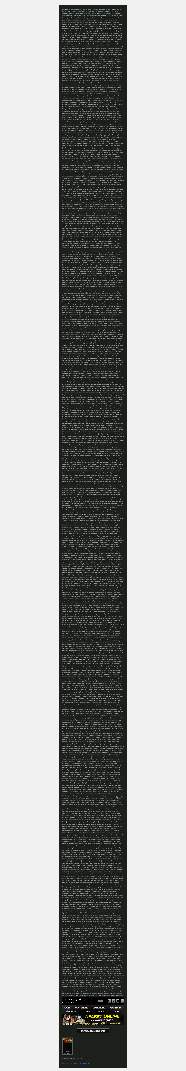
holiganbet (101, 11)
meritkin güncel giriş (85, 429)
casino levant (88, 288)
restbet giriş (118, 39)
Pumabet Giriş (80, 459)
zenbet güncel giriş (81, 479)
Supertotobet (73, 195)
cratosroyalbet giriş (67, 366)
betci (116, 26)
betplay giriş (98, 388)
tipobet (90, 45)
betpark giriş (77, 294)
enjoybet (64, 110)
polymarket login (98, 119)
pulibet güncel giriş (102, 158)
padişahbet (104, 17)
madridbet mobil (66, 97)
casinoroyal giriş (77, 52)
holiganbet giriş (95, 13)
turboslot (90, 307)
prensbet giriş (85, 156)
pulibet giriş (108, 28)
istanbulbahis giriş (110, 26)
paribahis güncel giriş (78, 424)
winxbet (78, 100)
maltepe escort (109, 212)
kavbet (92, 35)
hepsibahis (113, 173)
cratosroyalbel (76, 97)
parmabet (114, 28)
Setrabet (101, 358)
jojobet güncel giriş (77, 30)
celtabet (85, 190)
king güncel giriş (66, 60)
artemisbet (73, 39)
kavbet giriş (103, 190)
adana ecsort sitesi (79, 394)
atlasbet (112, 112)
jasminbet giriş (69, 177)
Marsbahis (117, 60)
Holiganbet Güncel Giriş (117, 177)
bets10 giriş (107, 45)
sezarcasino (110, 483)
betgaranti (73, 32)
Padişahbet (74, 303)
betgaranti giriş (76, 438)
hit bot (65, 223)
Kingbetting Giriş (91, 344)
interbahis (120, 336)
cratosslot (95, 19)
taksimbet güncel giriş (77, 151)
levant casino (94, 78)
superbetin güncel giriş (89, 223)
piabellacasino (86, 238)
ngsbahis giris (104, 91)
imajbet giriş (111, 132)
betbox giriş (90, 108)
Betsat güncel (119, 115)
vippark (64, 126)
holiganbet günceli (72, 41)
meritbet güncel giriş (75, 171)
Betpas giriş (85, 177)
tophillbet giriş (86, 43)
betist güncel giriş (100, 93)
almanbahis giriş (95, 229)
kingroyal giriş (112, 50)
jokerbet (72, 132)
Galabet (80, 121)
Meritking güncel (94, 71)
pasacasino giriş (109, 351)
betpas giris (83, 377)
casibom (68, 21)
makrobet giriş (111, 420)
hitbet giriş (80, 50)
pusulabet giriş (97, 34)
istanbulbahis (94, 125)
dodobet (96, 310)
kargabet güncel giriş (117, 262)
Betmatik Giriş (84, 444)
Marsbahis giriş (85, 136)
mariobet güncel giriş (84, 78)
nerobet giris (119, 206)
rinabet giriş (101, 106)
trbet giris (106, 333)
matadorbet (65, 39)
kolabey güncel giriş (111, 56)
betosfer (111, 39)
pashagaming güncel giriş (78, 21)
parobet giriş (73, 89)
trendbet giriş (115, 110)
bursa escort (111, 325)
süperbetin (85, 47)
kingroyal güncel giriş (86, 123)
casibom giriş (89, 21)
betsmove (104, 102)
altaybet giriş (115, 165)
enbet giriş (99, 76)
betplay (106, 184)
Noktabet (75, 78)
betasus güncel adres (83, 56)
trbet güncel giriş (99, 418)
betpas (98, 48)
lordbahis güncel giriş (82, 39)
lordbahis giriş (117, 78)
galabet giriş (68, 139)
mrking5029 (77, 15)
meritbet (91, 22)
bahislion (115, 21)
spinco (105, 76)
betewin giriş (116, 71)
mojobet (89, 141)
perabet (92, 93)
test (110, 82)
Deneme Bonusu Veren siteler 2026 (113, 440)
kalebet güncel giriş (107, 412)
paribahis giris (114, 141)
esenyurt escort (75, 84)
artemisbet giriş (115, 329)
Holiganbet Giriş (72, 256)
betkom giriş (72, 65)
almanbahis (92, 28)
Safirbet (108, 329)
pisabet (99, 284)
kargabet (86, 61)
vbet (72, 54)
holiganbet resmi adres (95, 399)
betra (69, 260)
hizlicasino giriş (112, 253)
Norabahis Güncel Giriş (110, 381)
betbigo (64, 134)
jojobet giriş (111, 65)
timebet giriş (112, 15)
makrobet (87, 251)
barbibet (83, 19)
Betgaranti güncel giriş (85, 295)
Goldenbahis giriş (67, 241)
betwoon (92, 193)
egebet (103, 277)
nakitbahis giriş (114, 160)
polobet (101, 28)
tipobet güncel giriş (85, 266)
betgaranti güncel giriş (92, 286)
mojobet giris (98, 394)
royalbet (91, 60)
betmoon (64, 379)
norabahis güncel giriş (82, 191)
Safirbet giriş (110, 76)
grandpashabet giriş (99, 69)
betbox (95, 275)
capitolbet (65, 86)
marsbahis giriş (75, 22)
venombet (114, 392)
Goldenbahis (108, 485)
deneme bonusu (80, 451)
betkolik (81, 95)
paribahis (95, 26)
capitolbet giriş (71, 167)
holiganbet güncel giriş (80, 108)
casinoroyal (73, 143)
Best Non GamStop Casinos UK (106, 152)
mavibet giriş (95, 139)
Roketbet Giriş (74, 216)
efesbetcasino (66, 93)
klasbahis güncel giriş (102, 149)
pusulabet (97, 17)
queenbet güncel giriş (68, 115)
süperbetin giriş (87, 173)
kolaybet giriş (71, 379)
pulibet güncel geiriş (88, 461)
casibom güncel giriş (95, 56)
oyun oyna (65, 383)
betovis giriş (79, 24)
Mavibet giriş (108, 258)
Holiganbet (81, 63)
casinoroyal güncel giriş (97, 30)
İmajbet (97, 409)
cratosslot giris (105, 108)
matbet (106, 30)
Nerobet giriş (97, 102)
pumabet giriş (98, 307)
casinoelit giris (95, 208)
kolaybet (93, 43)
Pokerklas (65, 260)
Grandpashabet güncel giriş (90, 9)
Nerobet (88, 349)
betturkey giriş (84, 119)
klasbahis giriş (77, 186)
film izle (103, 290)
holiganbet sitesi (76, 353)
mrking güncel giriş (88, 199)
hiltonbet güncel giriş (114, 314)
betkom (64, 167)
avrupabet (78, 427)
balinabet (84, 112)
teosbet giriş (90, 442)
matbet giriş (83, 17)
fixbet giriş (117, 17)
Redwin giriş (100, 240)
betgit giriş (116, 113)
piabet (68, 188)
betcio (75, 73)
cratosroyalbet (67, 123)
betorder (81, 216)
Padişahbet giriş (90, 388)
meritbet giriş (66, 121)
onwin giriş (80, 139)
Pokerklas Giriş (117, 89)
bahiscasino (65, 143)
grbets (116, 284)
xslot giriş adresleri (116, 301)
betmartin (105, 481)
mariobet (112, 282)
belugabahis (111, 405)
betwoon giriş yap (93, 162)
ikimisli (117, 186)
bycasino (87, 63)
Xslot (102, 130)
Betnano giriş (114, 99)
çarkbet (87, 327)
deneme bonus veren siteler (104, 429)
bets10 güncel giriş (77, 301)
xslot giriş (119, 203)
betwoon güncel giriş (71, 318)
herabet (83, 407)
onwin (102, 126)
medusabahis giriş (112, 327)
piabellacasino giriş (96, 273)
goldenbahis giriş (66, 67)
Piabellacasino (81, 268)
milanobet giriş (95, 41)
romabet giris (94, 113)
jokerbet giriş (115, 368)
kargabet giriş (96, 217)
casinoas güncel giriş (116, 340)
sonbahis (69, 255)
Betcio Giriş (75, 67)
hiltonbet (88, 15)
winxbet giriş (102, 9)
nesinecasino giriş (67, 243)
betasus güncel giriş (106, 229)
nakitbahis (70, 178)
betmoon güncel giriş (89, 164)
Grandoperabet (92, 182)
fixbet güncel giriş (81, 167)
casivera (92, 61)
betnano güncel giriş (86, 214)
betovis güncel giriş (76, 11)
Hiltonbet (93, 184)
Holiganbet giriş (115, 119)
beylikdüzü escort (96, 279)
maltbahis (90, 121)
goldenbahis (65, 28)
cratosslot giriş (77, 255)
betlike (108, 340)
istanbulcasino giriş (104, 180)
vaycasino (103, 227)
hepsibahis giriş (66, 232)
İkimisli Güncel (91, 414)
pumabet (98, 73)
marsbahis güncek (109, 126)
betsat (64, 48)
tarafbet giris (73, 449)
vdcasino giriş (72, 86)
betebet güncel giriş (67, 204)
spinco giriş (74, 69)
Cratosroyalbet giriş (103, 379)
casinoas (105, 61)
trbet (117, 152)
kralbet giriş (85, 11)
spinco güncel (94, 247)
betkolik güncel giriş (104, 162)
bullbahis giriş (66, 43)
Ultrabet (105, 269)
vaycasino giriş (105, 303)
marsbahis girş (66, 290)
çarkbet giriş (119, 364)
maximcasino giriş (90, 130)
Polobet (87, 424)
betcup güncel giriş (101, 156)
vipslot (71, 475)
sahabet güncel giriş (74, 74)
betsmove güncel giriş (68, 117)
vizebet (82, 433)
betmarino (65, 201)
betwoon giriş (98, 21)
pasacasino (65, 80)
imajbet (88, 41)
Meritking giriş (106, 236)
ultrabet (98, 449)
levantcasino (102, 436)
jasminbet (113, 466)
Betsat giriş (114, 121)
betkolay (80, 425)
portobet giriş (87, 115)
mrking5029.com (103, 60)
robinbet (85, 197)
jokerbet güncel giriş (104, 24)
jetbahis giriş (76, 386)
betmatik (108, 9)
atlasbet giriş (107, 416)
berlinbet (90, 340)
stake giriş (79, 60)
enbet (110, 158)
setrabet (64, 295)
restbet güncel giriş (102, 43)
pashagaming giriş (67, 386)
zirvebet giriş (65, 216)
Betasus (64, 138)
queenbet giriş (86, 113)
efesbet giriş (84, 54)
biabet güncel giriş (103, 39)
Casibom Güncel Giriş (95, 370)
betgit (108, 139)
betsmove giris (113, 184)
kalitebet (91, 483)
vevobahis (65, 164)
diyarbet (74, 60)
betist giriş (97, 74)
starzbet (98, 230)
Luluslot (89, 472)
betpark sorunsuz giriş (84, 138)
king (92, 147)
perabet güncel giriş (85, 13)
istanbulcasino (78, 178)
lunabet (98, 130)
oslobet (114, 9)
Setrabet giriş (116, 182)
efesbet (104, 87)
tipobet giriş (72, 80)
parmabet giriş (117, 214)
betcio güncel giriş (93, 24)
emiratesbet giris (97, 84)
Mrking (96, 362)
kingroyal (96, 37)
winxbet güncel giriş (109, 204)
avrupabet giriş (110, 73)
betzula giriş (97, 459)
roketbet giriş (100, 351)
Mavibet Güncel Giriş (74, 214)
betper (72, 336)
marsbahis (111, 17)
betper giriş (74, 290)
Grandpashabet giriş (100, 331)
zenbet (97, 126)
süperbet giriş (66, 32)
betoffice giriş (106, 97)
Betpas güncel (114, 463)
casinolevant (109, 41)
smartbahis (111, 255)
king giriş (73, 61)
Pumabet (73, 35)
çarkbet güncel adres (111, 69)
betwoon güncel (77, 238)
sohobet (83, 106)
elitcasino (113, 145)
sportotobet (77, 221)
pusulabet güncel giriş (75, 45)
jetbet (115, 35)
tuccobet (110, 102)
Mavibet (67, 54)
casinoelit (73, 253)
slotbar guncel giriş (85, 245)
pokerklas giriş (97, 446)
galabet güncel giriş (99, 422)
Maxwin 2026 (103, 216)
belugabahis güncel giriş (115, 30)
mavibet (102, 424)
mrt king (102, 13)
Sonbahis (93, 262)
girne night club (71, 126)
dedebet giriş (106, 104)
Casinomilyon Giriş (88, 132)
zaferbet (114, 290)
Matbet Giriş (119, 86)
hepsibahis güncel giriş (71, 154)
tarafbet (115, 11)
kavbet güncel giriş (79, 251)
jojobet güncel (79, 115)
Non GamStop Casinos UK (93, 212)
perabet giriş (84, 84)
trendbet (70, 149)
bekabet (64, 323)
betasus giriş (84, 58)
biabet (88, 35)
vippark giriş (84, 74)
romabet (64, 162)
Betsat (79, 414)
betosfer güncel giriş (92, 358)
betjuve (115, 479)
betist (117, 147)
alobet (113, 175)
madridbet (118, 13)
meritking (81, 67)
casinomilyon (100, 145)
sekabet (84, 52)
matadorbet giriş (103, 128)
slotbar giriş (92, 58)
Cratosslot (68, 268)
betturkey (100, 188)
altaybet (67, 262)
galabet (91, 119)
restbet (79, 32)
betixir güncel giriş (101, 366)
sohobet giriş (112, 58)
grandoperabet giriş (86, 373)
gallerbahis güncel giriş (98, 201)
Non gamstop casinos (68, 193)
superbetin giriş (110, 13)
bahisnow (64, 52)
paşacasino (88, 232)
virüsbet (105, 35)
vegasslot (119, 50)
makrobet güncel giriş (99, 329)
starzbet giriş (98, 35)
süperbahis (103, 71)
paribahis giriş (75, 17)
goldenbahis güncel (107, 34)
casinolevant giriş (91, 48)
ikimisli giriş (81, 130)
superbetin (80, 65)
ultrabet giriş (109, 78)
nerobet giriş (110, 223)
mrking (90, 84)
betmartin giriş (117, 258)
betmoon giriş (116, 438)
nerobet (71, 201)
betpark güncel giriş (113, 22)
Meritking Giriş (83, 225)
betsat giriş (99, 58)
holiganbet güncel (91, 97)
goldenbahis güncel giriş (68, 100)
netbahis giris (108, 475)
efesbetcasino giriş (67, 251)
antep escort (80, 86)
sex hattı (84, 427)
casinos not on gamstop (94, 89)
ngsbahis (117, 156)
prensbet (119, 9)
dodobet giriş (98, 22)
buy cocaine (107, 188)
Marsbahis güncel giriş (76, 340)
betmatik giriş (93, 11)
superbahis (95, 143)
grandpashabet (66, 19)
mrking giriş (71, 156)
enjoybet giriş (96, 160)
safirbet (93, 87)
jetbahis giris (111, 347)
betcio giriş (118, 67)
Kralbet (77, 13)
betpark (114, 169)
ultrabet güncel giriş (67, 230)
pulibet (117, 223)
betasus (105, 58)
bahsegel (97, 91)
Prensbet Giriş (114, 104)
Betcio (104, 221)
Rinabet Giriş (105, 63)
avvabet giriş (96, 314)
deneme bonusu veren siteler (106, 67)
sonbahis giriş (104, 314)
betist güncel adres (67, 474)
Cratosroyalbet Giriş (70, 50)
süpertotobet (69, 169)
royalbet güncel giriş (73, 346)
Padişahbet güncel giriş (73, 119)
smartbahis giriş (114, 268)
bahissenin (100, 100)
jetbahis (87, 175)
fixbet (83, 15)
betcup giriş (68, 78)
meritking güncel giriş (117, 349)
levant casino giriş (112, 54)
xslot (97, 28)
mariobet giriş (66, 22)
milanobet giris (112, 19)
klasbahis (67, 35)
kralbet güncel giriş (115, 95)
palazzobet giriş (107, 297)
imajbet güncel (82, 73)
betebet (71, 9)
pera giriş (113, 230)
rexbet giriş (66, 396)
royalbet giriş (97, 340)
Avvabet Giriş (81, 152)
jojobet (85, 24)
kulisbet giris (74, 158)
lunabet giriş (108, 37)
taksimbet (82, 48)
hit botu (88, 453)
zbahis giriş (107, 342)
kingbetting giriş (75, 483)
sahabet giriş (90, 17)
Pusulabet (106, 292)
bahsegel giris (104, 74)
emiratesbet (87, 139)
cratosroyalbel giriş (91, 106)
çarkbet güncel (73, 63)
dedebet (102, 37)
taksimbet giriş (103, 54)
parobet (120, 47)
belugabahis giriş (113, 91)
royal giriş (103, 41)
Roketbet (80, 366)
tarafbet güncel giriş (110, 210)
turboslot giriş (66, 11)
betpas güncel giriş (90, 230)
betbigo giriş (82, 271)
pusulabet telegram (89, 50)
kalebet (69, 91)
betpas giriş (98, 61)
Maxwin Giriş (66, 455)
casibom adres (93, 191)
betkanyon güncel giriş (86, 217)
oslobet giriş (96, 372)
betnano (97, 95)
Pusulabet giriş (78, 206)
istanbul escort (79, 28)
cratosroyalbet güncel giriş (107, 115)
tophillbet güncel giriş (87, 37)
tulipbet (80, 125)
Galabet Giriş (107, 318)
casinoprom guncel (104, 286)
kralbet (110, 35)
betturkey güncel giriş (110, 106)
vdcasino (71, 13)
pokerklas (94, 15)
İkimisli (70, 52)
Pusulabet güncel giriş (71, 416)
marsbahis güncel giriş (79, 82)
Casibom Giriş (69, 136)
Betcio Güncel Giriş (107, 89)
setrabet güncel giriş (76, 43)
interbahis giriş (105, 225)
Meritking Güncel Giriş (78, 385)
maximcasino (66, 336)
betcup (92, 260)
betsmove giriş (114, 108)
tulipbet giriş (104, 82)
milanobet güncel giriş (75, 314)
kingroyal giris (83, 329)
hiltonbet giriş (78, 199)
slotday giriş (92, 405)
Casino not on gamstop (69, 191)
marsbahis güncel (77, 173)
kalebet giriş (119, 125)
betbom (92, 319)
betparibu (95, 347)
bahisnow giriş (78, 9)
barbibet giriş (90, 390)
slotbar (86, 28)
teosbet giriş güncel (104, 177)
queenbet (94, 100)
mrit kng (104, 446)
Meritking (64, 190)
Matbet (69, 134)
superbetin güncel (67, 125)
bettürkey (68, 17)
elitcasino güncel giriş (101, 375)
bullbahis (85, 143)
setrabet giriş (95, 195)
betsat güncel (119, 334)
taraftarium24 (108, 11)
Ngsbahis (116, 41)
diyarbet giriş (96, 433)
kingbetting (112, 364)
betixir (103, 73)
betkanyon (96, 128)
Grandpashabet (101, 32)
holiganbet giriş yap (103, 268)
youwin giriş (97, 483)
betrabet (120, 338)
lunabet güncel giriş (110, 138)
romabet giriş (107, 123)
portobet (121, 221)
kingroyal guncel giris (67, 15)
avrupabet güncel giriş (87, 236)
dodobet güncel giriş (80, 117)
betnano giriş (116, 43)
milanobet (112, 379)
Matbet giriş (93, 32)
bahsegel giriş (79, 132)
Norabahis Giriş (66, 403)
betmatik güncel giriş (75, 37)
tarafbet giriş (81, 41)
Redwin (122, 292)
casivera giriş (114, 97)
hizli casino (79, 147)
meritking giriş (119, 377)
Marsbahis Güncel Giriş (84, 93)
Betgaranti (93, 156)
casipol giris (79, 299)
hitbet (119, 199)
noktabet (90, 310)
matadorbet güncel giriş (112, 32)
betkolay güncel (93, 39)
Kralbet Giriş (65, 470)
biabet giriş (65, 9)
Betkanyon (111, 48)
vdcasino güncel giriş (75, 26)
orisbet (106, 396)
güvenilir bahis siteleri (98, 485)
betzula (90, 219)
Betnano (120, 97)
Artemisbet (120, 169)
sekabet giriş (84, 104)
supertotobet (109, 93)
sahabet (64, 34)
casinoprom (97, 249)
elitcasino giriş (113, 256)
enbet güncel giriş (67, 225)
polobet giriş (86, 30)
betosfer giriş (87, 299)
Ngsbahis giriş (107, 360)
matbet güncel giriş (67, 160)
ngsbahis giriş (76, 58)
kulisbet (72, 28)
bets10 (106, 50)
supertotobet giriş (79, 110)
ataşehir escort (108, 80)
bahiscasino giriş (83, 325)
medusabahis (75, 48)
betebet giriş (88, 67)
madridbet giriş (109, 191)
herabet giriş (75, 145)
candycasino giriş (77, 351)
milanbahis (93, 76)
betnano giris (82, 158)
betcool (109, 227)
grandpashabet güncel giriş (72, 106)
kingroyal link (73, 121)
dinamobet (111, 243)
